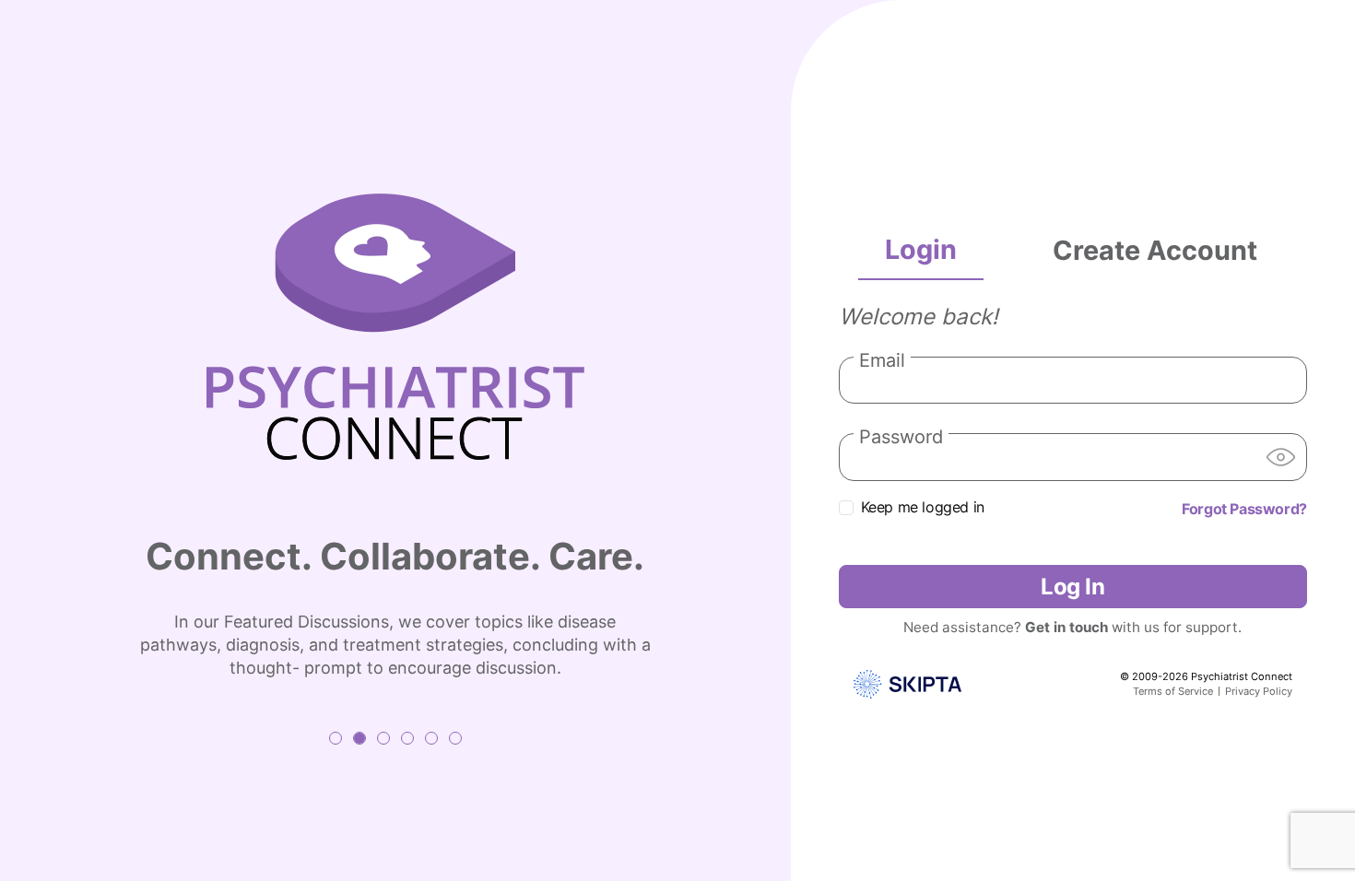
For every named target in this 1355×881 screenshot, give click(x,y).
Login (921, 249)
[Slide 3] (383, 738)
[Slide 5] (431, 738)
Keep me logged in (922, 507)
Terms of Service (1173, 691)
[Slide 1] (335, 738)
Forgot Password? (1244, 508)
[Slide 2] (359, 738)
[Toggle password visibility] (1281, 457)
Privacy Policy (1258, 691)
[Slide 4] (407, 738)
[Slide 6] (455, 738)
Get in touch (1066, 627)
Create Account (1155, 250)
